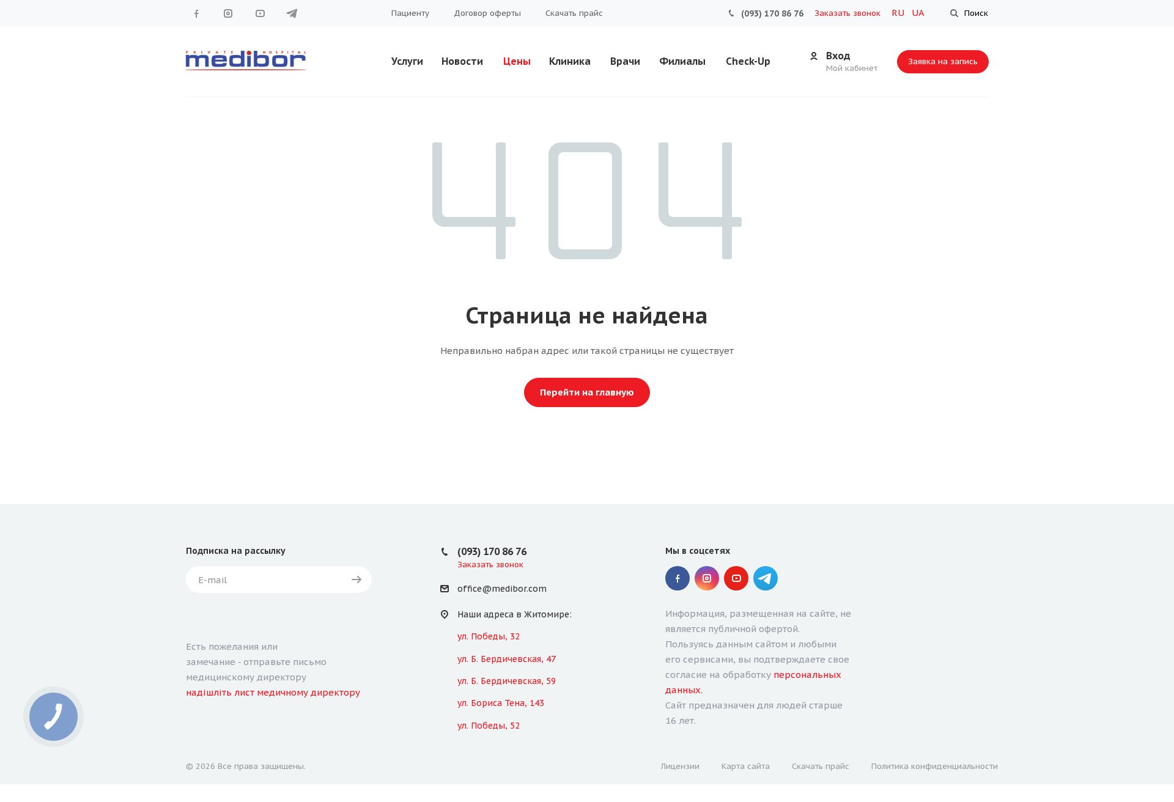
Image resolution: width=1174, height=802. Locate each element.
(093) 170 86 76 (772, 13)
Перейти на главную (587, 392)
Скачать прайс (574, 13)
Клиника (570, 61)
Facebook (196, 13)
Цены (517, 61)
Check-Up (748, 61)
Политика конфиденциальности (934, 766)
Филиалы (682, 61)
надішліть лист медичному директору (273, 692)
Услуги (407, 61)
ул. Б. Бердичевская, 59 (506, 680)
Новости (462, 61)
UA (918, 12)
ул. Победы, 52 (488, 725)
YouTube (259, 13)
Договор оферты (487, 13)
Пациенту (410, 13)
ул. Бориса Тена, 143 (500, 702)
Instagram (228, 13)
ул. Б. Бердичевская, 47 (506, 658)
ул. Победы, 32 (488, 636)
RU (899, 12)
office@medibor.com (502, 589)
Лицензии (680, 766)
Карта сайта (746, 766)
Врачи (625, 61)
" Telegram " (291, 13)
